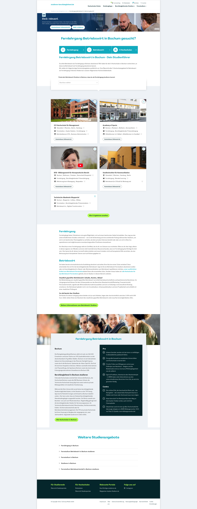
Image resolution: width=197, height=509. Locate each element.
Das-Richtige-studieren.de (108, 488)
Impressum (103, 501)
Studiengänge (107, 6)
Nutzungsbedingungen (132, 501)
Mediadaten (79, 488)
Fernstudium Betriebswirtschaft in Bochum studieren (80, 469)
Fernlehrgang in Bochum (69, 446)
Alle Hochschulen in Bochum (66, 420)
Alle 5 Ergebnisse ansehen (98, 215)
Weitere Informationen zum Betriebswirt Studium (79, 305)
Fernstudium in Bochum (69, 457)
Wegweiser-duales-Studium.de (109, 491)
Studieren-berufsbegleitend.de (59, 11)
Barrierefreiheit (143, 501)
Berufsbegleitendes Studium (124, 6)
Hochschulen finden (94, 6)
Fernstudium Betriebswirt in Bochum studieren (78, 451)
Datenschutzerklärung (118, 501)
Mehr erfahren (78, 27)
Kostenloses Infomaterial (61, 27)
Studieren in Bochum (68, 463)
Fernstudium (141, 6)
